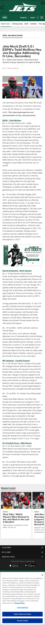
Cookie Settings (22, 607)
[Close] (42, 574)
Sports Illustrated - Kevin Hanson (17, 271)
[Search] (38, 17)
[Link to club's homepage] (4, 16)
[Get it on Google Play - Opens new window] (30, 566)
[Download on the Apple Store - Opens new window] (14, 566)
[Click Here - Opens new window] (22, 255)
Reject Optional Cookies (22, 614)
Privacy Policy (20, 603)
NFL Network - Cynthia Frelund (16, 360)
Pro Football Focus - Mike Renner (17, 443)
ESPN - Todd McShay (11, 120)
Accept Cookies (22, 621)
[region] (22, 598)
